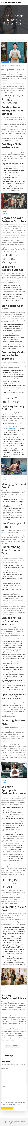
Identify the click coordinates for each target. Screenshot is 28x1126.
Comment (4, 1068)
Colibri (21, 1123)
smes (18, 1047)
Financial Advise (5, 61)
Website (3, 1097)
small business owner (10, 1047)
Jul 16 (4, 65)
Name (3, 1086)
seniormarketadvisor (13, 65)
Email (3, 1092)
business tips (8, 1045)
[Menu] (25, 2)
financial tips (16, 1045)
